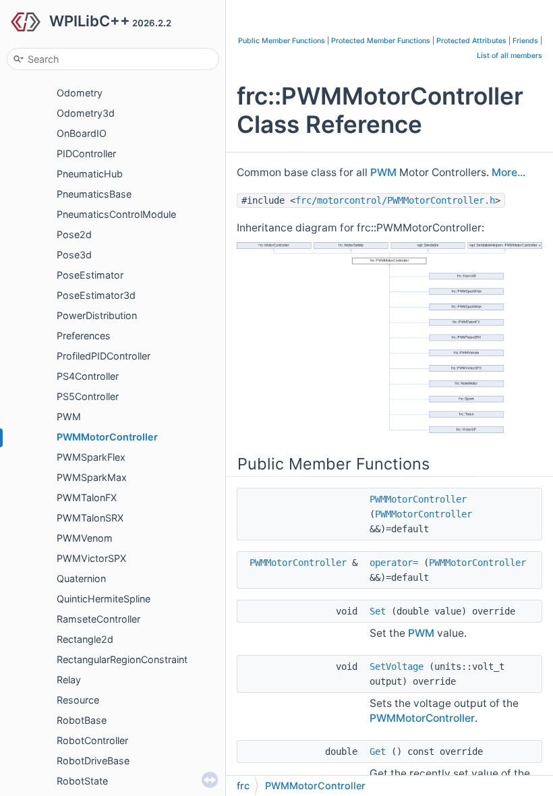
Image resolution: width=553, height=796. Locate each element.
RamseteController (98, 619)
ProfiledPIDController (103, 356)
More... (508, 172)
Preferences (84, 335)
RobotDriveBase (93, 760)
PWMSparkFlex (91, 457)
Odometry (80, 92)
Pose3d (74, 254)
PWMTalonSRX (90, 517)
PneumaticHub (90, 173)
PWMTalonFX (87, 497)
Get (378, 751)
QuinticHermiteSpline (103, 598)
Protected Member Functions (380, 40)
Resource (78, 700)
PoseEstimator (90, 275)
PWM (69, 416)
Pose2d (74, 234)
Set (378, 611)
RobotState (82, 781)
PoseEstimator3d (96, 295)
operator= (394, 562)
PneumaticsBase (94, 194)
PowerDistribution (97, 315)
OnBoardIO (82, 133)
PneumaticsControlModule (116, 214)
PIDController (86, 153)
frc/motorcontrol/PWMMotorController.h (395, 200)
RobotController (92, 740)
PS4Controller (88, 376)
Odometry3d (86, 113)
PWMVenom (85, 538)
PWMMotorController (107, 437)
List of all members (509, 55)
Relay (69, 679)
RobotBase (82, 720)
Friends (525, 40)
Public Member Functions (281, 40)
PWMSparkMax (92, 477)
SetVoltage (397, 666)
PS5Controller (88, 396)
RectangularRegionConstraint (122, 659)
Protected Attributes (471, 40)
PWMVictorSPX (91, 558)
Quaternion (81, 578)
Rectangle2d (85, 639)
